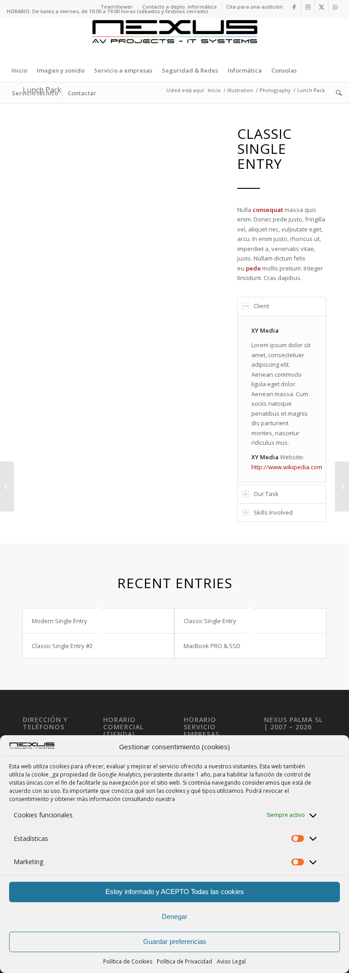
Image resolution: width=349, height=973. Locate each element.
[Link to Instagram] (307, 7)
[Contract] (7, 486)
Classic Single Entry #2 (62, 646)
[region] (281, 399)
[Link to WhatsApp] (335, 7)
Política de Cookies (127, 961)
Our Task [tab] (266, 494)
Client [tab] (261, 306)
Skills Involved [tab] (273, 512)
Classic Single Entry (210, 621)
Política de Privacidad (184, 961)
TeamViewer (116, 6)
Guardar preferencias (174, 941)
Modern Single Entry (59, 621)
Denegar (174, 916)
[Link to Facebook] (294, 7)
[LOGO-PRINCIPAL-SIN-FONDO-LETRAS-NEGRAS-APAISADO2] (175, 38)
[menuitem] (117, 7)
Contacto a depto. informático (179, 6)
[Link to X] (321, 7)
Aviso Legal (231, 961)
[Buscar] (336, 93)
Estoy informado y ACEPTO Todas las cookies (174, 891)
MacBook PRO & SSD (212, 646)
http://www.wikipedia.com (286, 467)
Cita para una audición (254, 6)
